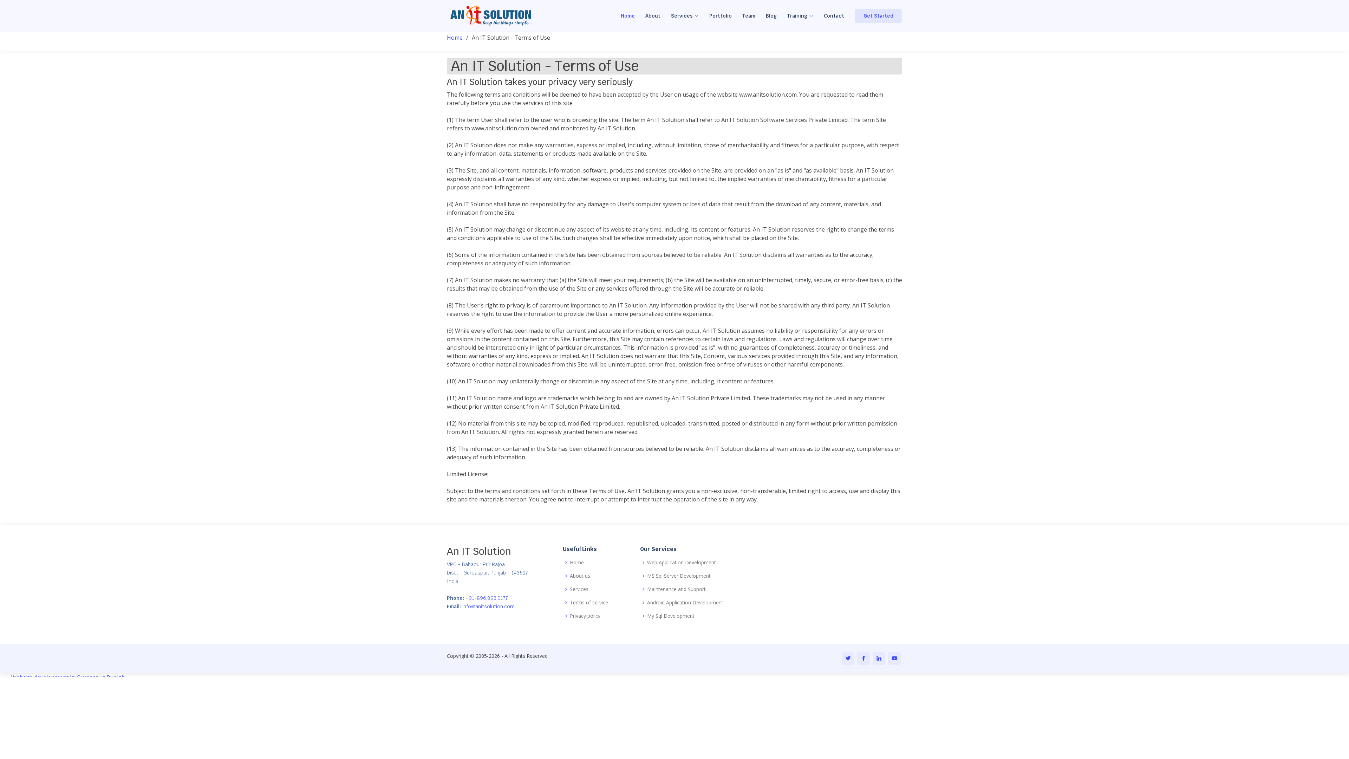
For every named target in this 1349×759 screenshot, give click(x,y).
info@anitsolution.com (488, 606)
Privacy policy (585, 616)
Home (628, 16)
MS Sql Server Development (679, 575)
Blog (771, 16)
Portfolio (720, 16)
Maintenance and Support (676, 589)
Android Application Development (685, 602)
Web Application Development (681, 562)
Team (748, 16)
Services (579, 589)
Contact (834, 16)
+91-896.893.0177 (486, 598)
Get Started (878, 16)
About (652, 16)
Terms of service (589, 602)
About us (580, 575)
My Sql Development (671, 616)
